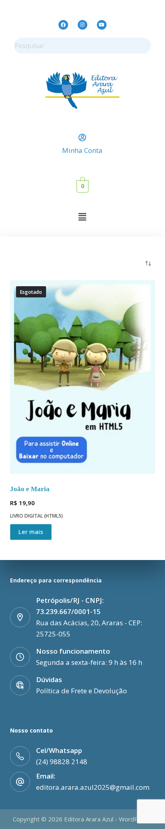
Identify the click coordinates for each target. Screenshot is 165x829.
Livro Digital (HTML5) (36, 515)
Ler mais (30, 532)
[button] (82, 216)
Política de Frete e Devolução (81, 690)
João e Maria (30, 489)
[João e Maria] (82, 377)
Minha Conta (82, 150)
